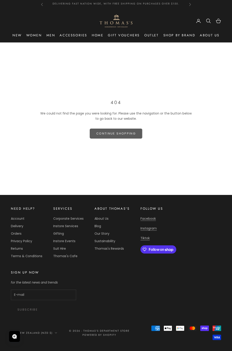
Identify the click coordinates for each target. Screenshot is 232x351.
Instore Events (64, 241)
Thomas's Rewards (109, 248)
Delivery (17, 226)
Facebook (148, 218)
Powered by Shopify (99, 335)
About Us (101, 218)
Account (17, 218)
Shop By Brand (179, 35)
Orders (16, 233)
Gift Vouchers (124, 35)
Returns (17, 248)
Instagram (148, 228)
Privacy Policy (21, 241)
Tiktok (145, 238)
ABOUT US (210, 35)
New (17, 35)
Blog (97, 226)
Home (97, 35)
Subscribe (27, 309)
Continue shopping (116, 133)
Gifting (58, 233)
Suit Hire (59, 248)
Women (34, 35)
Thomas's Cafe (65, 256)
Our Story (101, 233)
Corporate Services (68, 218)
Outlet (151, 35)
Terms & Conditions (26, 256)
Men (50, 35)
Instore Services (65, 226)
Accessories (73, 35)
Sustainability (104, 241)
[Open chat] (14, 336)
